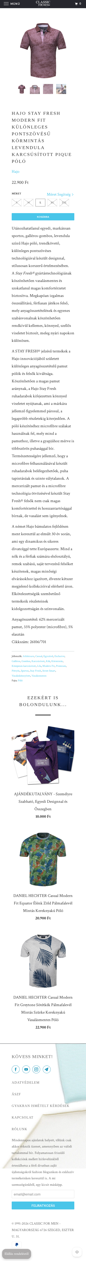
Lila (39, 666)
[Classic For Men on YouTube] (27, 1069)
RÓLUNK (19, 1129)
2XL (64, 202)
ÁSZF (16, 1094)
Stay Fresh (35, 671)
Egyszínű (48, 656)
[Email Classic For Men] (47, 1069)
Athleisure (28, 656)
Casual (38, 656)
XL (52, 202)
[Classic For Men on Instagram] (37, 1069)
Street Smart (48, 671)
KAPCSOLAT (22, 1117)
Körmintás (57, 661)
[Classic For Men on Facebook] (16, 1069)
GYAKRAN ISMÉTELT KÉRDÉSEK (41, 1106)
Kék (48, 661)
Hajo (15, 171)
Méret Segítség (59, 194)
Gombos (26, 661)
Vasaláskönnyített (21, 676)
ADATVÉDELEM (25, 1082)
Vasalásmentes (39, 676)
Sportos (25, 671)
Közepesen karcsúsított (24, 666)
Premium (61, 666)
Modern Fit (48, 666)
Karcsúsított (38, 661)
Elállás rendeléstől (17, 1254)
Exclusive (59, 656)
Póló (20, 680)
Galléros (16, 661)
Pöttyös (16, 671)
